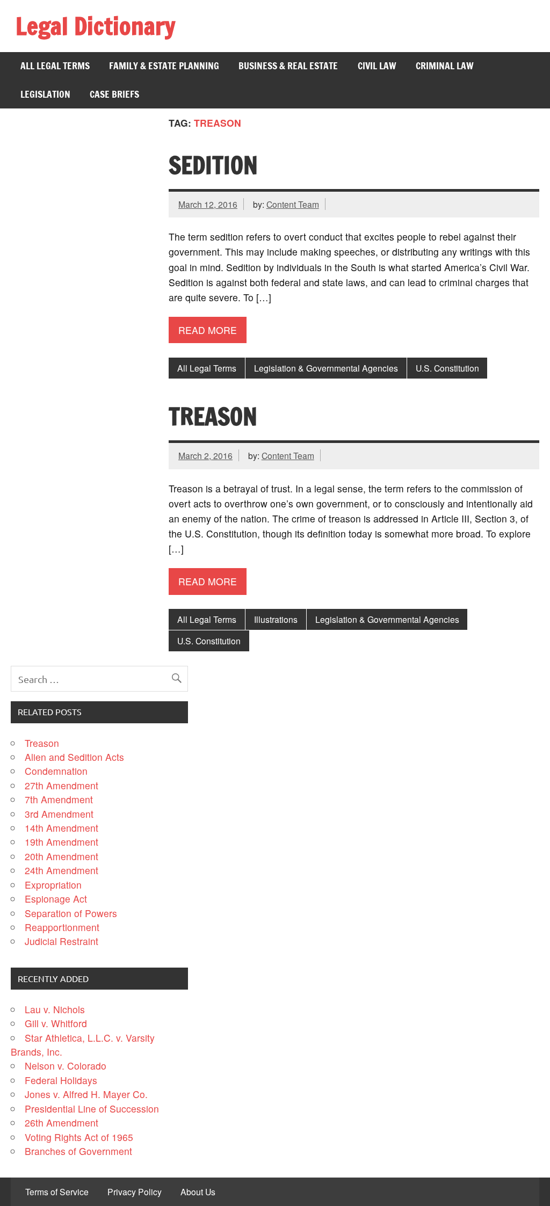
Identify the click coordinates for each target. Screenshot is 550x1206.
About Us (197, 1192)
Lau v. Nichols (55, 1009)
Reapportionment (62, 927)
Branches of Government (78, 1151)
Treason (213, 416)
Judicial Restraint (61, 941)
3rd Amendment (59, 813)
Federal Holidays (61, 1080)
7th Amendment (59, 799)
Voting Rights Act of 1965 (79, 1137)
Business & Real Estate (288, 65)
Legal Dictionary (95, 25)
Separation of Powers (71, 913)
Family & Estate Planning (164, 65)
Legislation (45, 94)
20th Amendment (61, 856)
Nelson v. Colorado (65, 1065)
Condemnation (56, 771)
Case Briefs (114, 94)
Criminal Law (445, 65)
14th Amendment (61, 827)
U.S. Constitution (447, 368)
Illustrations (276, 619)
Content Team (292, 204)
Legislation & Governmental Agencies (326, 368)
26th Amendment (61, 1122)
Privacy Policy (134, 1192)
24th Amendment (61, 870)
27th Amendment (61, 785)
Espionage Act (56, 898)
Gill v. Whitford (56, 1023)
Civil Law (377, 65)
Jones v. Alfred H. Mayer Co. (86, 1094)
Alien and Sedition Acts (74, 757)
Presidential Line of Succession (92, 1108)
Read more (207, 330)
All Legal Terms (55, 65)
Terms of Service (57, 1192)
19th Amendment (61, 841)
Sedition (213, 164)
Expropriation (53, 884)
